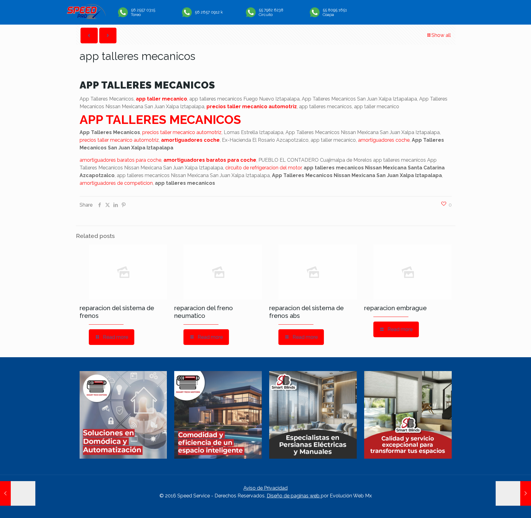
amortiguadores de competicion (116, 183)
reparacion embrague (395, 308)
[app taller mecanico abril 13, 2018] (513, 493)
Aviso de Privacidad (265, 488)
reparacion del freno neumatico (203, 311)
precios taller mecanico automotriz (251, 106)
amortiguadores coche (190, 140)
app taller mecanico (161, 99)
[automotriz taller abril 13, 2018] (17, 493)
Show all (441, 35)
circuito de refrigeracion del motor (263, 168)
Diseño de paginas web (294, 496)
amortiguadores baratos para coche (120, 160)
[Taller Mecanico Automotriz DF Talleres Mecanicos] (86, 17)
